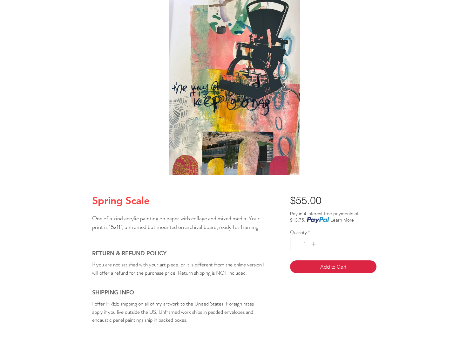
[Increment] (314, 244)
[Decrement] (295, 244)
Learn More (342, 220)
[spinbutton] (305, 244)
